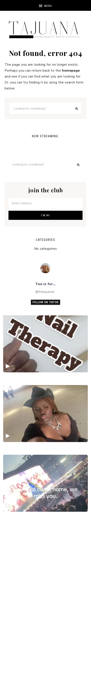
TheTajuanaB (45, 27)
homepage (71, 70)
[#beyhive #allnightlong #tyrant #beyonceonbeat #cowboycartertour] (45, 413)
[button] (45, 5)
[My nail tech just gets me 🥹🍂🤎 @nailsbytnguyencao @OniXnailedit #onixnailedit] (45, 343)
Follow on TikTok (45, 302)
